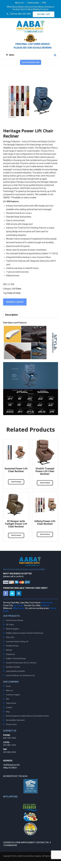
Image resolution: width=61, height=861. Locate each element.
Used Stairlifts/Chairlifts (15, 671)
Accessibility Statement (15, 720)
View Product (16, 482)
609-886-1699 (43, 14)
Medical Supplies (12, 629)
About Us (9, 690)
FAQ (7, 699)
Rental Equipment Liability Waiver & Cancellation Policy (27, 716)
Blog (8, 712)
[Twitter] (13, 593)
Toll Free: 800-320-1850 (20, 14)
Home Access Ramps (14, 620)
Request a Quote (14, 302)
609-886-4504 (9, 752)
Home (8, 686)
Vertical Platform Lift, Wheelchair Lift (20, 675)
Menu (11, 55)
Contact (9, 707)
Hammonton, (47, 602)
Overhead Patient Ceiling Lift (17, 642)
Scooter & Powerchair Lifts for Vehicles (21, 663)
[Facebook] (6, 593)
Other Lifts (10, 637)
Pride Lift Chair (14, 293)
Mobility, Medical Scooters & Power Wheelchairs (24, 633)
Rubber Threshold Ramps (16, 659)
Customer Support (13, 695)
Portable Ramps (12, 646)
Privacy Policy (11, 724)
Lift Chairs (16, 289)
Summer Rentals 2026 (30, 62)
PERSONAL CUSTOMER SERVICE (32, 44)
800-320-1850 (9, 738)
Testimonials (11, 703)
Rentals (9, 650)
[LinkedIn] (19, 593)
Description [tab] (11, 314)
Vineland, (45, 605)
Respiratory (10, 654)
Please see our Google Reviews (32, 47)
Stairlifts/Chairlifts (13, 667)
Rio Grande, (18, 605)
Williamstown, (19, 608)
